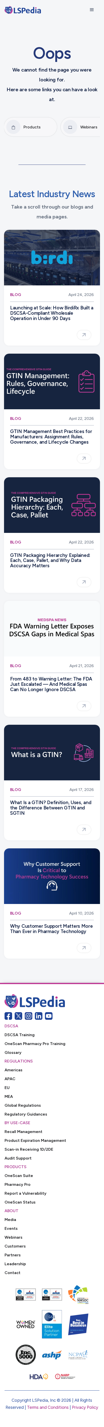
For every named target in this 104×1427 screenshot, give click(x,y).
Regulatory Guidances (26, 1114)
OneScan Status (20, 1202)
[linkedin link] (38, 1016)
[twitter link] (18, 1016)
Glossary (13, 1052)
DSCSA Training (20, 1034)
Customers (15, 1246)
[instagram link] (28, 1016)
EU (7, 1087)
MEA (9, 1096)
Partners (13, 1255)
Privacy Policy (85, 1407)
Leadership (15, 1263)
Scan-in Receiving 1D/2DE (29, 1149)
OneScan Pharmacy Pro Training (35, 1043)
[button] (91, 9)
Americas (13, 1070)
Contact (12, 1272)
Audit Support (18, 1158)
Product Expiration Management (35, 1140)
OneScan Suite (19, 1175)
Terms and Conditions (48, 1407)
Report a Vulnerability (25, 1193)
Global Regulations (23, 1105)
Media (10, 1219)
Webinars (13, 1237)
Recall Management (23, 1131)
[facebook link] (8, 1016)
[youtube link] (49, 1016)
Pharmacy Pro (18, 1184)
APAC (10, 1078)
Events (11, 1228)
